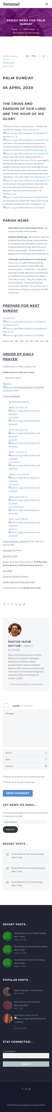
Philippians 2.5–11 (38, 150)
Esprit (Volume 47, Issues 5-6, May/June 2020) (27, 1004)
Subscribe (10, 829)
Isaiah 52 (13, 529)
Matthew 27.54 (9, 193)
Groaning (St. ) (26, 1020)
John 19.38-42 (21, 519)
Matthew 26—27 (41, 177)
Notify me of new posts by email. (20, 782)
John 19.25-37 (21, 496)
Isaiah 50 (13, 439)
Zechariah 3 (14, 484)
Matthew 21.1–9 (10, 136)
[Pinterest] (12, 604)
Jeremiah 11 (14, 462)
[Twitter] (8, 604)
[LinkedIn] (20, 604)
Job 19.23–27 (9, 318)
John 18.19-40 (21, 429)
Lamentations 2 (16, 506)
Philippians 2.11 (38, 204)
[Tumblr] (16, 604)
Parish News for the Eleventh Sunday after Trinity (28, 870)
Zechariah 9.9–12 (31, 129)
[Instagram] (29, 1089)
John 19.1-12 (21, 452)
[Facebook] (4, 604)
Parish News (8, 62)
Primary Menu (46, 4)
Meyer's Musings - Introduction (28, 990)
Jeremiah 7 (14, 417)
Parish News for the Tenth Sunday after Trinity (27, 884)
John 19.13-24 (22, 474)
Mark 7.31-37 (32, 1015)
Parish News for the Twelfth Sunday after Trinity (28, 856)
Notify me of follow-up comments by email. (25, 776)
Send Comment (17, 793)
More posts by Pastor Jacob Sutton (27, 684)
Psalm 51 (7, 383)
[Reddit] (24, 604)
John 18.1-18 (21, 407)
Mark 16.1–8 (8, 331)
